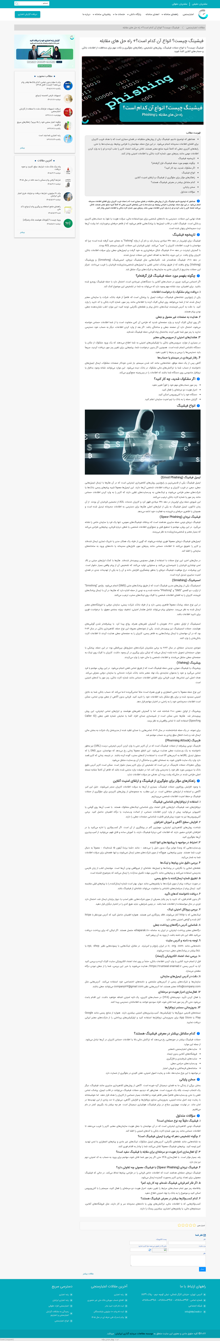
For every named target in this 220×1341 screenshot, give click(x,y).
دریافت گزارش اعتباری (27, 14)
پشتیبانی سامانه (103, 14)
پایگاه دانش (135, 14)
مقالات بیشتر (88, 1274)
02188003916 (181, 1300)
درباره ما (86, 14)
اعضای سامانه (152, 14)
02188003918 (149, 1300)
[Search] (17, 4)
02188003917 (165, 1300)
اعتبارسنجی (188, 14)
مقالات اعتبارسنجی (195, 28)
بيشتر (22, 148)
